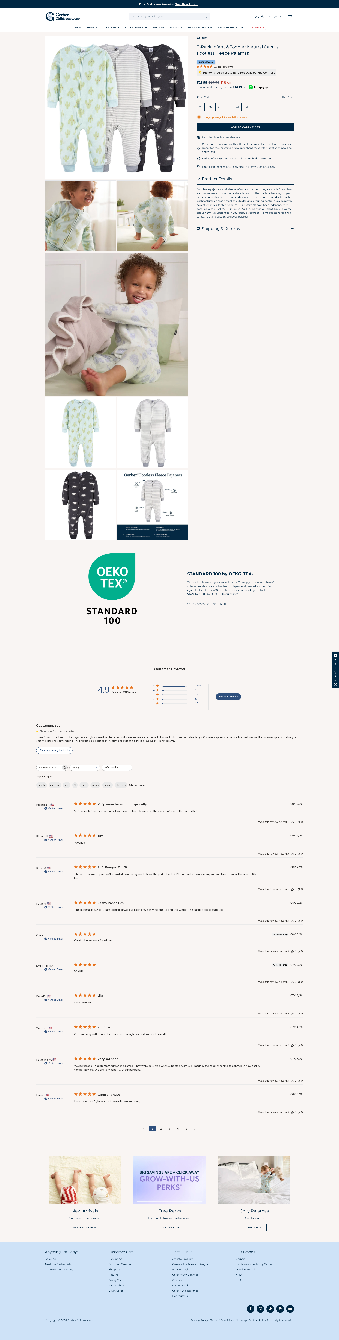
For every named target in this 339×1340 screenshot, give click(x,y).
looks (84, 785)
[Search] (206, 16)
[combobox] (169, 16)
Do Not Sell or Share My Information (271, 1320)
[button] (335, 670)
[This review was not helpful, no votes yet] (299, 822)
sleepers (121, 785)
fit (75, 785)
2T (219, 107)
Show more (137, 785)
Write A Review (228, 696)
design (107, 785)
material (55, 785)
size (66, 785)
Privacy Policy (199, 1320)
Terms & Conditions (222, 1320)
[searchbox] (48, 768)
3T (228, 107)
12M (200, 107)
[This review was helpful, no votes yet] (292, 822)
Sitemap (241, 1320)
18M (210, 107)
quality (41, 785)
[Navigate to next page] (195, 1128)
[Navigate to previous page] (144, 1128)
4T (237, 107)
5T (246, 107)
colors (95, 785)
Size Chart (287, 97)
